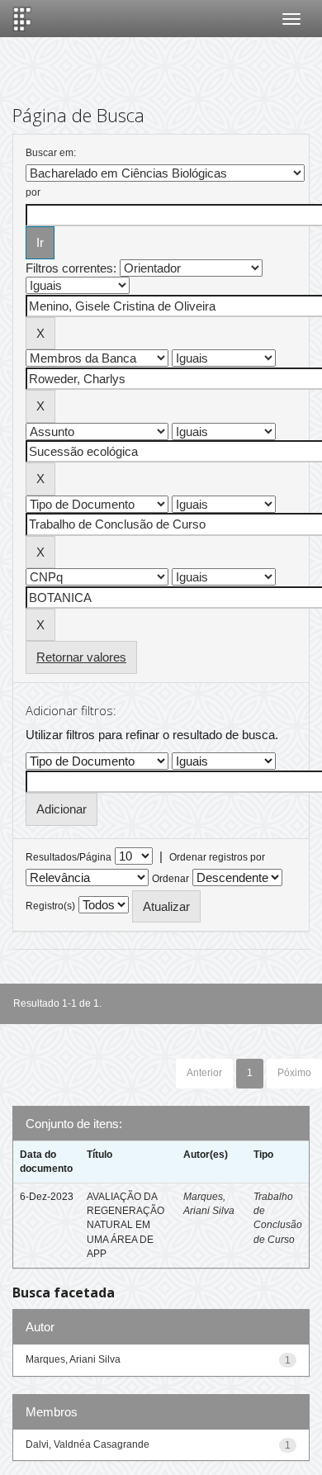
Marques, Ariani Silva (73, 1359)
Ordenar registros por (217, 857)
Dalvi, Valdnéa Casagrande (87, 1444)
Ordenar (170, 879)
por (33, 192)
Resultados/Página (68, 857)
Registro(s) (50, 906)
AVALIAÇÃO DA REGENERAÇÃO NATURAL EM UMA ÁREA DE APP (125, 1225)
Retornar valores (81, 657)
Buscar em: (51, 153)
